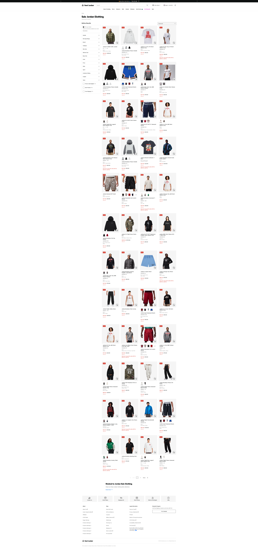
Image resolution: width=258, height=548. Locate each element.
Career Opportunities (87, 512)
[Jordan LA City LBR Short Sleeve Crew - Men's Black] (164, 121)
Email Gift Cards (109, 509)
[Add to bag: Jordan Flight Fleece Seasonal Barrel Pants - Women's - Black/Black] (174, 452)
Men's (113, 9)
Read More (108, 489)
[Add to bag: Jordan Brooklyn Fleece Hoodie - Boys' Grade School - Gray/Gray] (136, 153)
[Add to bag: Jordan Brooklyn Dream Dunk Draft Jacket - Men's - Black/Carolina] (174, 153)
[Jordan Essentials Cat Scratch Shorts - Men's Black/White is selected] (123, 194)
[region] (129, 1)
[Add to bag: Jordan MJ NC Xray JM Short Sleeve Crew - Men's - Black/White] (174, 42)
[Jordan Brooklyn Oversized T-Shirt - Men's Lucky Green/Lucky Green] (148, 194)
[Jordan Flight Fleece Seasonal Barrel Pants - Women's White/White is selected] (142, 383)
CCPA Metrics (132, 520)
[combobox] (122, 5)
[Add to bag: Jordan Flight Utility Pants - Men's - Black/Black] (117, 305)
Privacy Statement (134, 512)
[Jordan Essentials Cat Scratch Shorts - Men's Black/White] (148, 346)
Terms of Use (132, 509)
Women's (118, 9)
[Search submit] (147, 5)
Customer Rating (86, 73)
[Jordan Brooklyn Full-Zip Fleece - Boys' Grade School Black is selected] (104, 235)
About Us (85, 509)
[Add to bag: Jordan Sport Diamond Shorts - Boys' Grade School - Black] (174, 416)
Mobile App (108, 520)
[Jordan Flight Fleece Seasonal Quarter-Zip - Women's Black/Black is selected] (104, 383)
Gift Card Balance (110, 512)
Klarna (107, 525)
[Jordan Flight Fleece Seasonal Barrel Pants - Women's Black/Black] (145, 383)
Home (83, 13)
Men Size (85, 49)
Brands (127, 9)
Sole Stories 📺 (139, 9)
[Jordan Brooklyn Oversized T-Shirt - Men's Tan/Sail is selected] (142, 194)
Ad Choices (132, 525)
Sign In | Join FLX (169, 5)
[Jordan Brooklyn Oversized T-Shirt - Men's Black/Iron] (145, 194)
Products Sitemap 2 (87, 525)
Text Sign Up (109, 522)
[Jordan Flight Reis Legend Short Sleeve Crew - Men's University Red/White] (107, 121)
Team (84, 80)
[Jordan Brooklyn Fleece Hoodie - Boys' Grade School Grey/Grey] (110, 83)
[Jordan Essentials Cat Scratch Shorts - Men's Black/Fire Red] (129, 194)
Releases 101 (109, 528)
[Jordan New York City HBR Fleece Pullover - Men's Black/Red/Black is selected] (104, 272)
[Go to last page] (147, 477)
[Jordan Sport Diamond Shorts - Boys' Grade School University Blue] (132, 83)
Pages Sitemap (86, 520)
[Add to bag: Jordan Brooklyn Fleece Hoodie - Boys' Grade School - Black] (117, 79)
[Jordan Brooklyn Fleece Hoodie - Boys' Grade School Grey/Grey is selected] (123, 47)
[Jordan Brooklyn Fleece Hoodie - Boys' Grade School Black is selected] (104, 83)
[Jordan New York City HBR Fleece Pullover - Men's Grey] (107, 272)
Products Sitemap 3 (87, 528)
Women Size (85, 52)
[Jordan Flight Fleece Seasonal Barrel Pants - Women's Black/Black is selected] (161, 457)
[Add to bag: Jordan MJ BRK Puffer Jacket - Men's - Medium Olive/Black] (117, 42)
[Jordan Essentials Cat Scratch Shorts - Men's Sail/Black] (126, 194)
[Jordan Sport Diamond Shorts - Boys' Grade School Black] (126, 83)
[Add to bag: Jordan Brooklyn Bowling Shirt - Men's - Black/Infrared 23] (136, 452)
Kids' (123, 9)
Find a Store (85, 30)
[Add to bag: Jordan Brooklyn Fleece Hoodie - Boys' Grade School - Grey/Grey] (136, 42)
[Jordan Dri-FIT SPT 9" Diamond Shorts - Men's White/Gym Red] (145, 121)
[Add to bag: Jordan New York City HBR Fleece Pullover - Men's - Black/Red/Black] (117, 267)
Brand (84, 42)
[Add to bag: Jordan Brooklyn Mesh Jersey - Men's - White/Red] (136, 305)
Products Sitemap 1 (87, 522)
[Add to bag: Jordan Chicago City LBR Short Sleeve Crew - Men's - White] (174, 190)
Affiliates (84, 514)
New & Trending (106, 9)
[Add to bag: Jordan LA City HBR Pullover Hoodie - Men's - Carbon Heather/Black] (174, 341)
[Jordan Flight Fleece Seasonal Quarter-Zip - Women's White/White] (107, 383)
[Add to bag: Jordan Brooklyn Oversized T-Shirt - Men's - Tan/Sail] (155, 190)
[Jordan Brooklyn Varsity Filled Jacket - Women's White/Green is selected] (104, 457)
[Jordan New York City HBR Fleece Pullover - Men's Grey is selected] (142, 83)
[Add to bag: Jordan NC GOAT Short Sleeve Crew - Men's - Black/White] (136, 116)
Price (84, 62)
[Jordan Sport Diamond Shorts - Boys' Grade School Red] (129, 83)
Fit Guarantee (109, 533)
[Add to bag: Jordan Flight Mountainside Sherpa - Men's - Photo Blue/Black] (155, 416)
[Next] (197, 1)
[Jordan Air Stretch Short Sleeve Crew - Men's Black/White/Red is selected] (161, 83)
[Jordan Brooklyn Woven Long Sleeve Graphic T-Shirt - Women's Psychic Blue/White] (107, 420)
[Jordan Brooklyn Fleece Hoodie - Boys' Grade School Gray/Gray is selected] (123, 158)
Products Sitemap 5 (87, 533)
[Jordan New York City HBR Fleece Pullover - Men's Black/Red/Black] (145, 83)
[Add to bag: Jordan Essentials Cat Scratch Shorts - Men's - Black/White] (136, 190)
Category (85, 45)
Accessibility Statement (134, 522)
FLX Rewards (147, 9)
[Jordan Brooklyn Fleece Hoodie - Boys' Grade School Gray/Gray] (126, 47)
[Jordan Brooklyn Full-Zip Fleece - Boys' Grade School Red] (107, 235)
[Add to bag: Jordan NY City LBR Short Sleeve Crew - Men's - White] (117, 341)
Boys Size (85, 56)
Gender (84, 35)
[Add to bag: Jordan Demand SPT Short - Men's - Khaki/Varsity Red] (117, 190)
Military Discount (109, 517)
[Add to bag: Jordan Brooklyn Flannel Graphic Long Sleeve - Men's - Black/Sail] (136, 267)
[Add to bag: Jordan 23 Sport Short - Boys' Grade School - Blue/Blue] (155, 267)
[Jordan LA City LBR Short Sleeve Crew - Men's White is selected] (161, 121)
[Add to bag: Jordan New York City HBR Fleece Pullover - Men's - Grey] (155, 79)
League (84, 76)
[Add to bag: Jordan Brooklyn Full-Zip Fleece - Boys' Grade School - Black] (117, 230)
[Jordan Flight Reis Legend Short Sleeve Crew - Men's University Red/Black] (145, 457)
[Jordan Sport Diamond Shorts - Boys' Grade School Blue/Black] (151, 309)
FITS (130, 514)
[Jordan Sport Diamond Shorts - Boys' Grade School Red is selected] (142, 309)
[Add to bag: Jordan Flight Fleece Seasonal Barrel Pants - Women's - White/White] (155, 378)
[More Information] (139, 1)
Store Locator (109, 530)
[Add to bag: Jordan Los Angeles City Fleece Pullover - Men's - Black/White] (136, 416)
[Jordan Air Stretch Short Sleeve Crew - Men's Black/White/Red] (164, 83)
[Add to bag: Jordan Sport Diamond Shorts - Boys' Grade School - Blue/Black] (136, 79)
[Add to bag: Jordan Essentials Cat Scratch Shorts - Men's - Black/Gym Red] (155, 341)
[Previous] (61, 1)
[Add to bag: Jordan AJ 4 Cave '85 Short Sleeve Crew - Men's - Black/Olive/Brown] (174, 305)
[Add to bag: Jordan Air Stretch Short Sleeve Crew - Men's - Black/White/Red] (174, 79)
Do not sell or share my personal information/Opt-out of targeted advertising (136, 529)
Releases (132, 9)
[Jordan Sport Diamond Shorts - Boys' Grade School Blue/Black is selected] (123, 83)
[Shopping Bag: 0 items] (175, 5)
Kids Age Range (86, 38)
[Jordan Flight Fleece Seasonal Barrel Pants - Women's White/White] (164, 457)
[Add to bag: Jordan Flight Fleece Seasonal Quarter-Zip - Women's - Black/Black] (117, 378)
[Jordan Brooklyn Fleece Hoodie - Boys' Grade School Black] (129, 47)
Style (84, 66)
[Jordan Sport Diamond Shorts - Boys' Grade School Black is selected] (161, 420)
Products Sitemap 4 (87, 530)
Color (84, 59)
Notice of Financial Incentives (136, 517)
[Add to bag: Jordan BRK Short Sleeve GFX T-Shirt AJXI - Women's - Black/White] (174, 230)
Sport (84, 69)
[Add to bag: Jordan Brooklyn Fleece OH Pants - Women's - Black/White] (174, 378)
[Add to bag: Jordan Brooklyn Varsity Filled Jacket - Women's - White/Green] (117, 452)
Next (144, 477)
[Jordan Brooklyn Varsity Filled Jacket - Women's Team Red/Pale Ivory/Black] (107, 457)
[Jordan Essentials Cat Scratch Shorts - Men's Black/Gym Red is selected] (142, 346)
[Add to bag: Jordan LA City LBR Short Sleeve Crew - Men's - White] (174, 116)
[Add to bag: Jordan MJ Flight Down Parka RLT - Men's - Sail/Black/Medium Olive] (136, 230)
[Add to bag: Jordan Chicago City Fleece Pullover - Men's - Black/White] (174, 267)
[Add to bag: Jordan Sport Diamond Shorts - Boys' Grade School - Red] (155, 305)
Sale (153, 9)
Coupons (108, 514)
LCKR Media (85, 517)
